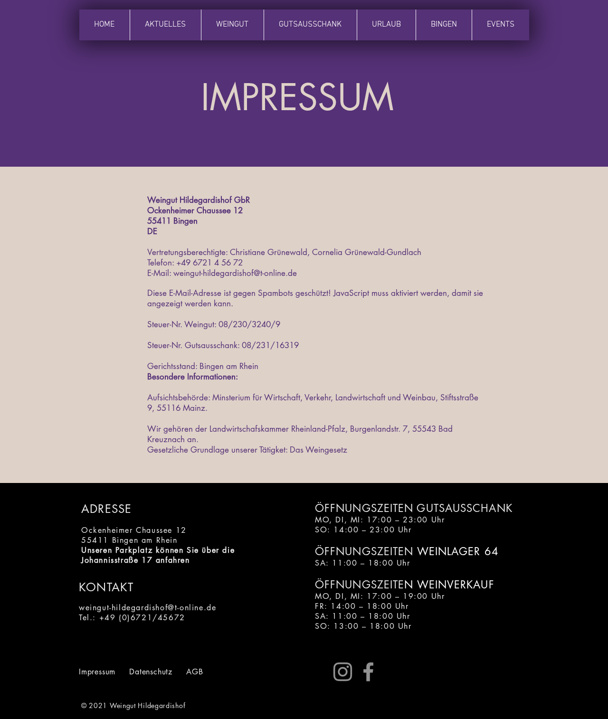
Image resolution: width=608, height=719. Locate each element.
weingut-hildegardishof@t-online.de (235, 273)
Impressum (97, 672)
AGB (194, 672)
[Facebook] (368, 671)
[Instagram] (342, 671)
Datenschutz (150, 672)
